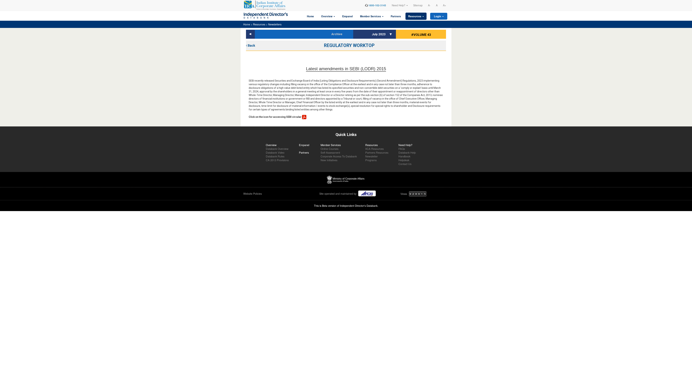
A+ (444, 5)
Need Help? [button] (399, 5)
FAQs (401, 149)
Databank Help (407, 152)
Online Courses (329, 149)
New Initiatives (329, 160)
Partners (396, 16)
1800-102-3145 (377, 5)
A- (429, 5)
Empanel (347, 16)
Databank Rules (275, 156)
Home (310, 16)
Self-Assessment (330, 152)
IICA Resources (374, 149)
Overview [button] (327, 16)
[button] (391, 34)
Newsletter (371, 156)
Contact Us (404, 164)
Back (251, 45)
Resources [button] (415, 16)
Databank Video (275, 152)
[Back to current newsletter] (250, 34)
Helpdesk (403, 160)
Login (438, 16)
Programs (371, 160)
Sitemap (418, 5)
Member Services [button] (371, 16)
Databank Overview (277, 149)
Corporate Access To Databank (339, 156)
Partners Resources (376, 152)
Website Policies (253, 193)
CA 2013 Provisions (277, 160)
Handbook (404, 156)
